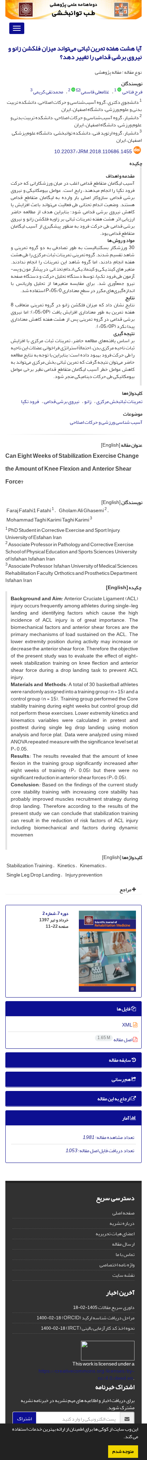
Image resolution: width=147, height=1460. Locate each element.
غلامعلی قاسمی (95, 92)
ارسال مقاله (123, 1244)
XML (127, 1025)
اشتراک (24, 1418)
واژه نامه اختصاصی (117, 1265)
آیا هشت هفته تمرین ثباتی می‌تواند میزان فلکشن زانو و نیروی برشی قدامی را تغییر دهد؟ (75, 52)
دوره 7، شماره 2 (55, 914)
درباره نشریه (122, 1223)
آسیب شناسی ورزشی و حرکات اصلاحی (106, 422)
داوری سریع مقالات (116, 1307)
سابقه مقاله (120, 1060)
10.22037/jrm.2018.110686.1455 (93, 151)
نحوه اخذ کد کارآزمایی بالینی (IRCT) (100, 1328)
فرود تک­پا (30, 401)
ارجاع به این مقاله (114, 1099)
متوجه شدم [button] (123, 1451)
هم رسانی (121, 1079)
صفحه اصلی (123, 1213)
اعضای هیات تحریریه (115, 1233)
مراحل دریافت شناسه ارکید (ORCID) (98, 1318)
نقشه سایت (123, 1275)
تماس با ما (125, 1254)
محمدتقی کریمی (48, 92)
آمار (126, 1118)
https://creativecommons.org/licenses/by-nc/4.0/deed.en (87, 1374)
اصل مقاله (115, 1039)
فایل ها (124, 1009)
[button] (122, 1437)
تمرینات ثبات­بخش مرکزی (119, 401)
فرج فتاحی (132, 92)
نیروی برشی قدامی (61, 401)
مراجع (126, 889)
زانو (87, 401)
